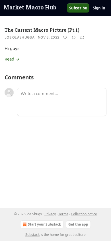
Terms (63, 214)
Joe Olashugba (19, 37)
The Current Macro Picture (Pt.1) (42, 30)
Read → (12, 59)
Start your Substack (44, 224)
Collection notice (84, 214)
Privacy (50, 214)
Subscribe (78, 8)
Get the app (78, 224)
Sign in (99, 8)
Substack (32, 234)
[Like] (65, 37)
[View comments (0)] (73, 37)
